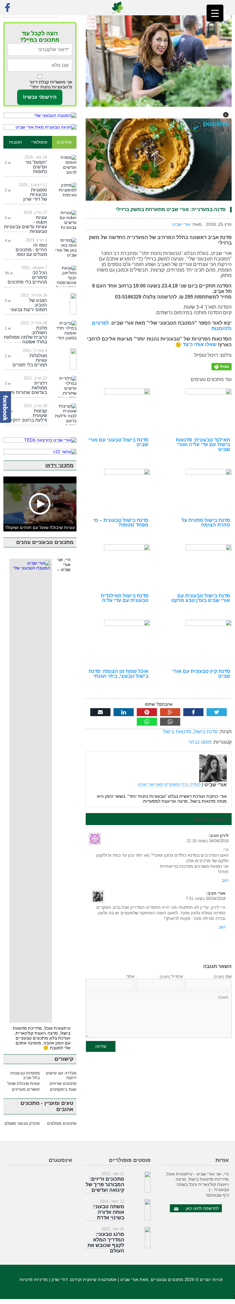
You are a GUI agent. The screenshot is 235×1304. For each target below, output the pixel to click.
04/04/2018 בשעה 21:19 (208, 841)
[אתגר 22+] (39, 451)
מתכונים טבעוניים (167, 1279)
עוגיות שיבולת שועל (23, 1083)
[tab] (64, 142)
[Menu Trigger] (215, 13)
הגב (225, 880)
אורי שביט (181, 224)
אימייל (171, 976)
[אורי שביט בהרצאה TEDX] (39, 440)
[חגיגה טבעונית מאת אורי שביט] (39, 127)
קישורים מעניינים (26, 1089)
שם (223, 976)
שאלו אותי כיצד (199, 344)
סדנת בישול (206, 731)
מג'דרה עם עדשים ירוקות (61, 1075)
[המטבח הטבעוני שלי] (39, 115)
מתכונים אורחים (63, 1083)
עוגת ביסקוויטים (63, 1089)
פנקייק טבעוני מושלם (22, 1123)
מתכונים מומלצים (61, 1123)
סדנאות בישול (177, 731)
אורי (222, 893)
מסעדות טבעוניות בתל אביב (25, 1075)
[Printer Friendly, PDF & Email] (221, 366)
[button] (226, 115)
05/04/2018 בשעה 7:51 (206, 899)
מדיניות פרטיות (34, 1279)
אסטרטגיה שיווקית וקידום (93, 1279)
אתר (130, 976)
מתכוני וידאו (59, 465)
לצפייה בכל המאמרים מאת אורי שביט (170, 784)
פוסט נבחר (199, 742)
